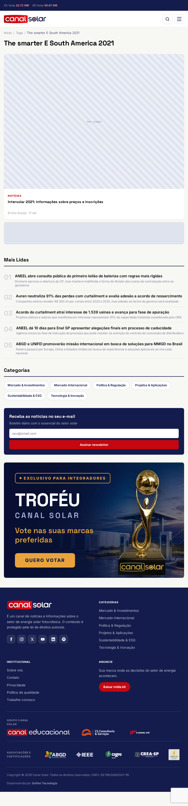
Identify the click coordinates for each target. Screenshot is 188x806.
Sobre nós (15, 670)
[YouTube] (42, 639)
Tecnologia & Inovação (67, 396)
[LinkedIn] (53, 639)
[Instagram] (21, 639)
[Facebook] (11, 639)
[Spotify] (63, 639)
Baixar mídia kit (114, 687)
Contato (13, 677)
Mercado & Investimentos (26, 385)
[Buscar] (167, 19)
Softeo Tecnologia (44, 783)
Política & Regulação (111, 385)
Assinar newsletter (94, 445)
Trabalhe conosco (21, 700)
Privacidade (16, 685)
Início (8, 33)
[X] (32, 639)
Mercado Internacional (70, 385)
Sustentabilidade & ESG (25, 396)
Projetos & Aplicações (151, 385)
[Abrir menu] (179, 19)
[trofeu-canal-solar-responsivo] (94, 520)
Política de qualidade (23, 692)
